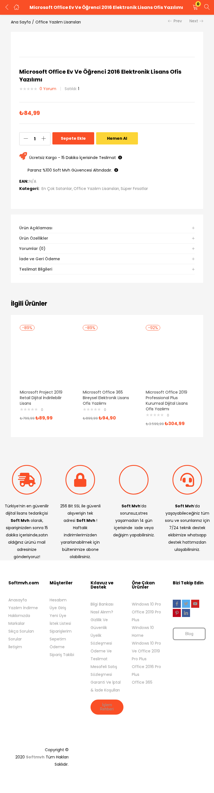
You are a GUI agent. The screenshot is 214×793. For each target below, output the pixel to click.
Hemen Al (117, 138)
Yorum (48, 88)
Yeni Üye (58, 615)
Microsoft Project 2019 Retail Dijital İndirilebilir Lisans (41, 397)
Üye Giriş (58, 608)
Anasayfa (17, 600)
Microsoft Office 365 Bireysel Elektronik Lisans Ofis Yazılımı (106, 397)
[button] (195, 7)
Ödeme (57, 647)
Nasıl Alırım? (102, 612)
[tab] (107, 228)
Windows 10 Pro (146, 604)
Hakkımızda (19, 615)
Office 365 (142, 682)
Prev (178, 21)
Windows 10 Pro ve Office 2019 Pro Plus (146, 651)
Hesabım (58, 600)
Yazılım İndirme (23, 608)
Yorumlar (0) (32, 248)
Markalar (16, 623)
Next (193, 21)
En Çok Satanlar (57, 188)
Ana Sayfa (21, 22)
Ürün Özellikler (33, 238)
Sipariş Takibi (62, 654)
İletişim (15, 647)
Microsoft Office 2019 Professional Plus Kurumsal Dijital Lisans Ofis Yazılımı (167, 400)
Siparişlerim (61, 631)
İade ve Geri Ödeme (39, 259)
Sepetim (58, 639)
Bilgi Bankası (102, 604)
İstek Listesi (60, 623)
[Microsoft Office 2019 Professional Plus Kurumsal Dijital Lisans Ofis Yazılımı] (170, 358)
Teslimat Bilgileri (35, 269)
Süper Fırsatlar (134, 188)
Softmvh (35, 757)
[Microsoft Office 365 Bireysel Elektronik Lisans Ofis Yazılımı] (107, 358)
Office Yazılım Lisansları (58, 22)
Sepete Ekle (73, 138)
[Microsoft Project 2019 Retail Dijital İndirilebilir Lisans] (44, 358)
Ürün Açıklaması (35, 228)
